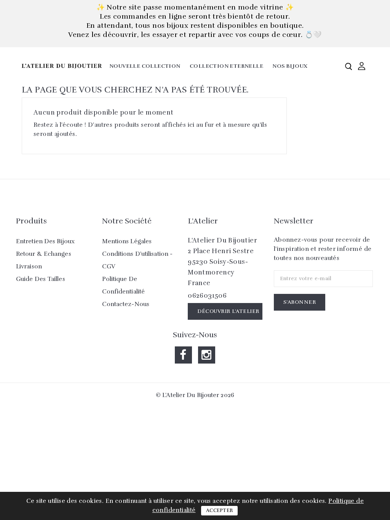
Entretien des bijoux (45, 241)
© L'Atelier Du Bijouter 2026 (195, 395)
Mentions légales (127, 241)
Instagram (206, 355)
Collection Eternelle (226, 66)
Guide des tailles (40, 279)
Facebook (183, 355)
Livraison (29, 266)
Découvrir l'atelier (228, 311)
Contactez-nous (125, 304)
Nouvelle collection (145, 66)
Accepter (219, 510)
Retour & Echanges (43, 254)
